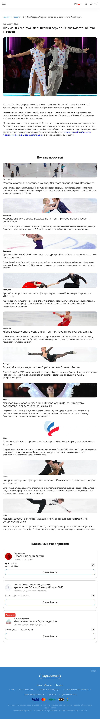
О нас (12, 689)
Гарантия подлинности (34, 694)
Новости (59, 685)
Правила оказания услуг (48, 689)
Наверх (93, 671)
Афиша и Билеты (44, 685)
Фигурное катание (50, 676)
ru (75, 4)
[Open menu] (4, 4)
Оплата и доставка (26, 689)
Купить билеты (49, 572)
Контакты (52, 694)
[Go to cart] (95, 3)
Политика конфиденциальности (77, 689)
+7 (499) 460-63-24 (67, 694)
